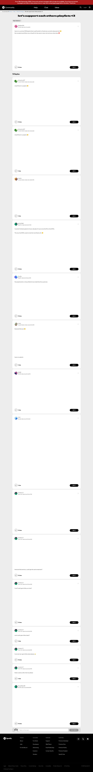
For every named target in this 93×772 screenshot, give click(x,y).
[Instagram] (78, 739)
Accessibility (48, 766)
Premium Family (63, 747)
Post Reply (74, 730)
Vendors (35, 754)
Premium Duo (62, 744)
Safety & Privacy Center (13, 766)
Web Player (49, 744)
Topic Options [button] (16, 20)
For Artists (35, 741)
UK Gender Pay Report (8, 769)
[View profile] (16, 26)
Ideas (57, 7)
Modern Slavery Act (57, 766)
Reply (74, 67)
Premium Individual (63, 741)
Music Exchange (20, 11)
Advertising (36, 747)
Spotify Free (62, 754)
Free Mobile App (50, 747)
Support (48, 741)
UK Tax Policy (67, 766)
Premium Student (63, 751)
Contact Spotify (50, 751)
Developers (36, 744)
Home (10, 11)
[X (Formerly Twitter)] (83, 739)
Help (36, 7)
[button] (78, 26)
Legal (4, 766)
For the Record (23, 747)
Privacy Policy (23, 766)
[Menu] (89, 7)
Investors (35, 751)
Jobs (21, 744)
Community (9, 7)
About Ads (41, 766)
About (21, 741)
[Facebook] (88, 739)
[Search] (80, 7)
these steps (55, 3)
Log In (85, 7)
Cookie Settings (32, 766)
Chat (46, 7)
